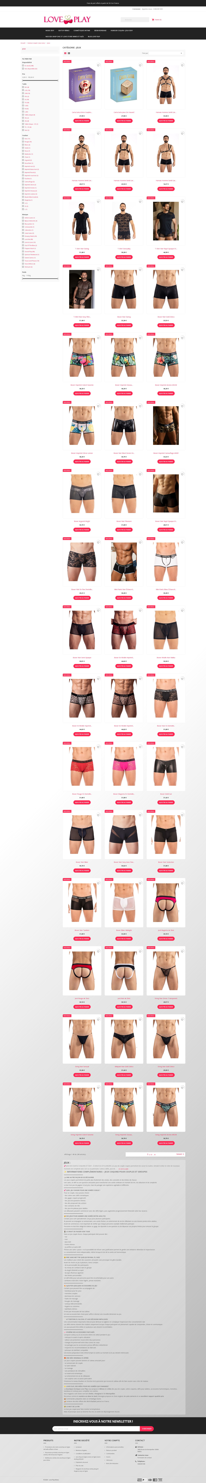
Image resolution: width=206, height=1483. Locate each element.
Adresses (109, 1460)
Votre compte (112, 1440)
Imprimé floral (30, 172)
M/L (27, 87)
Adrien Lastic (30, 218)
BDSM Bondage (100, 30)
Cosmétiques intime (82, 30)
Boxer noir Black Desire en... (124, 453)
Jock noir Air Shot (124, 998)
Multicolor (29, 154)
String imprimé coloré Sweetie (82, 1135)
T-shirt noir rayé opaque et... (166, 249)
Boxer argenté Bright (82, 521)
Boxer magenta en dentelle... (124, 794)
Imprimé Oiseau (31, 191)
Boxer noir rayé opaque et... (166, 521)
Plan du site (79, 1466)
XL (27, 99)
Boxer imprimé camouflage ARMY (166, 453)
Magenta (28, 200)
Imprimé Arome (30, 188)
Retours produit (111, 1450)
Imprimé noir (30, 166)
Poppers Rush (30, 248)
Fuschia (28, 179)
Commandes (110, 1454)
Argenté (28, 160)
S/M (27, 93)
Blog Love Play (94, 36)
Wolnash (28, 267)
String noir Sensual (82, 1066)
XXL (27, 96)
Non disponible (31, 69)
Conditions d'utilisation (83, 1454)
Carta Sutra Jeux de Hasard (124, 112)
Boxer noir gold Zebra (166, 317)
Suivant (180, 1154)
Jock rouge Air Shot (82, 998)
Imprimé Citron (30, 185)
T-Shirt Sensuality (124, 249)
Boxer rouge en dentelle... (82, 794)
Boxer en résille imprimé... (124, 657)
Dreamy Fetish (31, 236)
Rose (27, 151)
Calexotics (29, 230)
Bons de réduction (112, 1463)
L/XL (27, 90)
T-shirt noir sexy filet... (82, 317)
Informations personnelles (115, 1447)
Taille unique (30, 115)
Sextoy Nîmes (63, 30)
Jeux (24, 49)
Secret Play (30, 251)
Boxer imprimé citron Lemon (82, 453)
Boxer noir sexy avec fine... (124, 862)
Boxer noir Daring (124, 317)
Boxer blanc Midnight (124, 930)
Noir (27, 130)
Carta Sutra (29, 233)
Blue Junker (29, 224)
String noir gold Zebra (166, 1066)
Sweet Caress (30, 258)
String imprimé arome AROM (166, 1135)
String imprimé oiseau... (124, 1135)
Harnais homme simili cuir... (166, 112)
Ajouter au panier (82, 121)
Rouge (28, 142)
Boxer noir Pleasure (124, 521)
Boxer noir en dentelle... (166, 726)
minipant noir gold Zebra (124, 1066)
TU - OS (28, 127)
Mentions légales (81, 1450)
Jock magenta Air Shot (166, 930)
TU (27, 103)
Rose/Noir (29, 163)
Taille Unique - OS (31, 124)
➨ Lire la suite (123, 1169)
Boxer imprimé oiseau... (124, 385)
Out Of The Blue (31, 245)
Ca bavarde (29, 227)
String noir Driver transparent (166, 998)
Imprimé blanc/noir (32, 169)
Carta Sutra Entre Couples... (82, 112)
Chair (27, 157)
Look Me (29, 239)
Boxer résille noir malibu (166, 657)
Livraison (78, 1447)
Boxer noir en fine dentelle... (82, 589)
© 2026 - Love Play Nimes (51, 1480)
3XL (27, 118)
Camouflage (29, 182)
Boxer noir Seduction (166, 862)
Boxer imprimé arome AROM (166, 385)
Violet (27, 148)
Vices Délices (30, 264)
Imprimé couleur (31, 194)
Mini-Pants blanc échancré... (166, 589)
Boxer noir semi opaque (82, 657)
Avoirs (108, 1457)
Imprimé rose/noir (31, 175)
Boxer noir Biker (82, 862)
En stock (29, 66)
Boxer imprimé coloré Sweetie (82, 385)
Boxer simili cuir (166, 794)
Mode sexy (50, 30)
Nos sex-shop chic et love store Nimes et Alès (65, 36)
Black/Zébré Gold (31, 197)
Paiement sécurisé (81, 1462)
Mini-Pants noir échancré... (124, 589)
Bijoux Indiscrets (31, 221)
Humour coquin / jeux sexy (122, 30)
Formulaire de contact (145, 1458)
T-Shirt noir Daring (82, 249)
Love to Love (30, 242)
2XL (27, 121)
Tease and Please (32, 261)
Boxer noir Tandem (82, 930)
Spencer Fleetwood (32, 254)
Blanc (27, 145)
